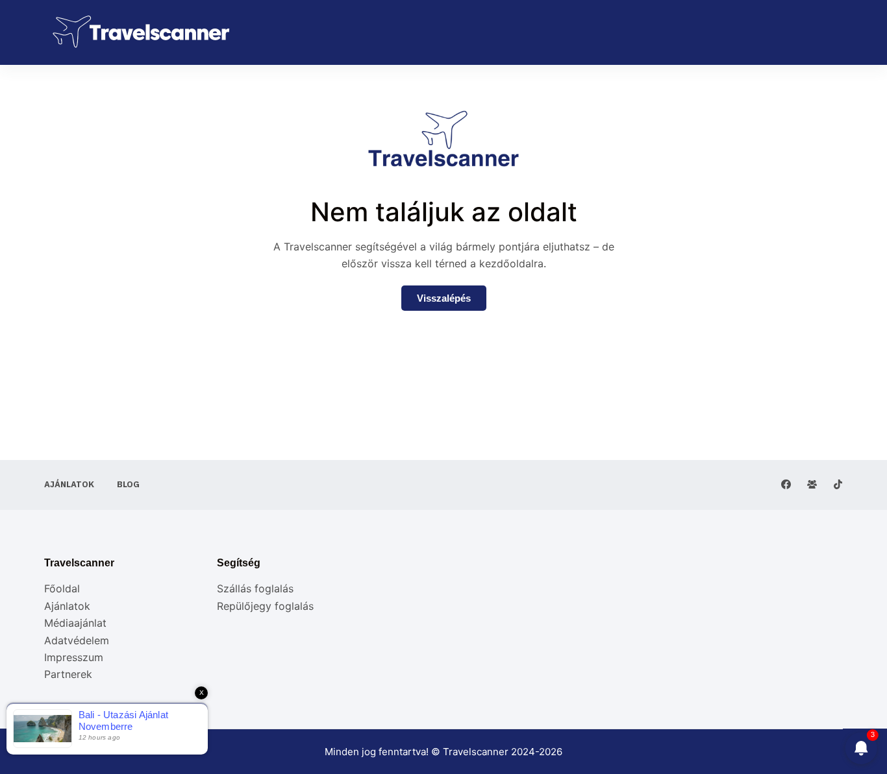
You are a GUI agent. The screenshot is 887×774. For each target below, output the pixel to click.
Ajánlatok (69, 484)
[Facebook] (786, 484)
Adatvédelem (76, 640)
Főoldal (62, 588)
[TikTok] (838, 484)
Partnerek (68, 674)
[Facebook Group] (812, 484)
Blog (128, 484)
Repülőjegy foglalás (265, 605)
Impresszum (73, 657)
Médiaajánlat (75, 622)
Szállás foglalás (255, 588)
